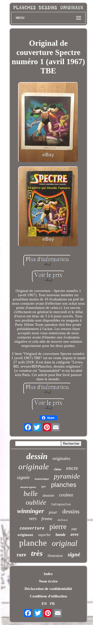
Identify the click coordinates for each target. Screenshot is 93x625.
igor (43, 486)
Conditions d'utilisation (48, 596)
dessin (37, 456)
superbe (44, 535)
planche (33, 543)
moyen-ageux (28, 486)
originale (33, 466)
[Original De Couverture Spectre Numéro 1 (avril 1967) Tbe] (48, 123)
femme (47, 518)
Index (48, 574)
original (64, 543)
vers (32, 518)
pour (53, 512)
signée (23, 477)
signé (74, 554)
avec (74, 534)
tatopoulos (61, 504)
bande (60, 534)
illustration (55, 556)
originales (61, 458)
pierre (57, 526)
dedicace (63, 519)
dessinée (48, 495)
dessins (70, 511)
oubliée (36, 502)
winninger (30, 511)
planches (63, 484)
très (37, 553)
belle (31, 493)
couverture (32, 528)
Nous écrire (48, 581)
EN (44, 604)
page (74, 528)
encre (72, 468)
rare (21, 555)
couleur (66, 494)
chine (57, 469)
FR (52, 604)
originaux (25, 535)
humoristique (42, 479)
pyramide (67, 476)
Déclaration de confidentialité (48, 589)
